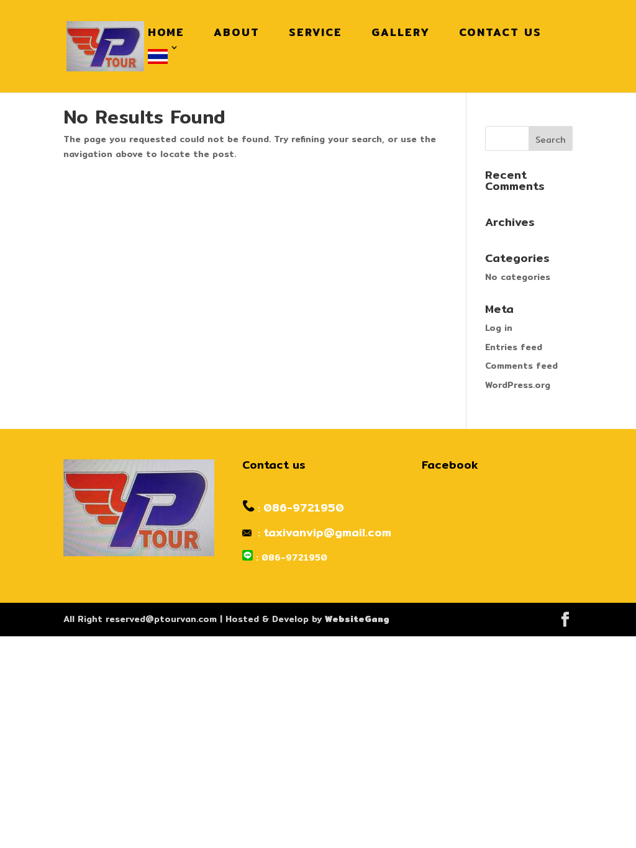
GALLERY (400, 32)
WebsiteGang (357, 619)
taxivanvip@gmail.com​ (327, 532)
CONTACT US (500, 32)
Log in (498, 328)
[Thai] (161, 57)
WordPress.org (517, 385)
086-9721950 (303, 507)
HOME (166, 32)
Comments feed (521, 365)
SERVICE (315, 32)
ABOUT (237, 32)
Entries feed (513, 347)
